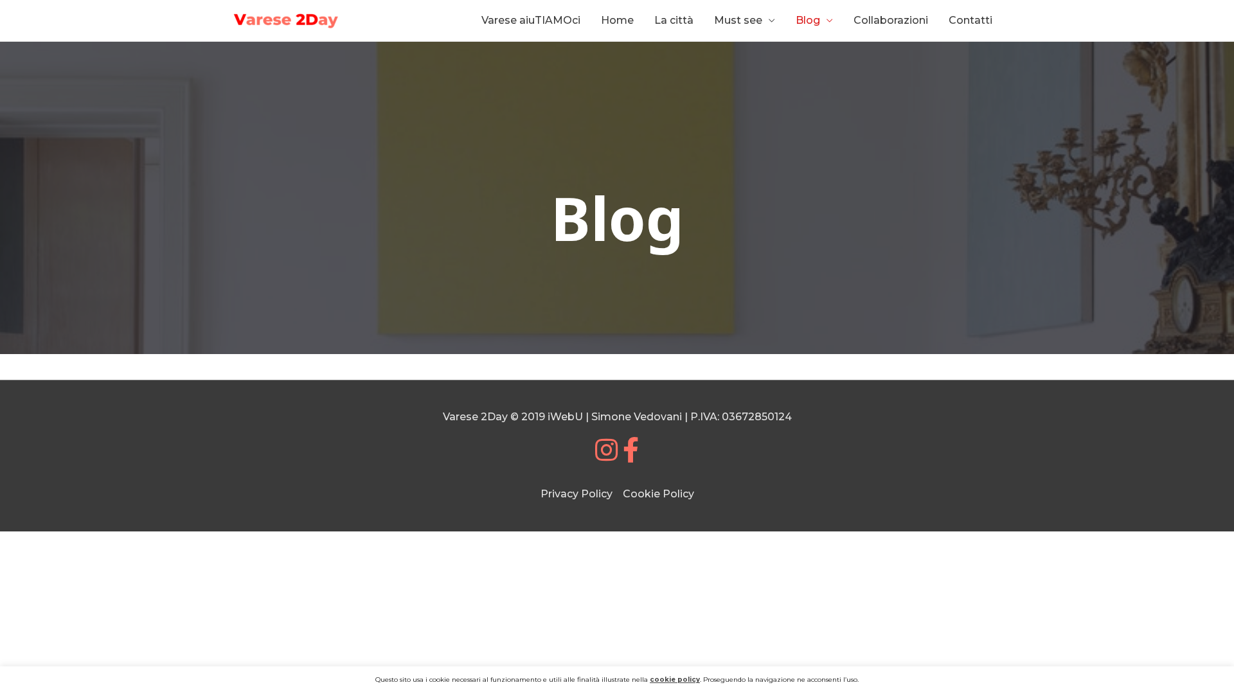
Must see (738, 20)
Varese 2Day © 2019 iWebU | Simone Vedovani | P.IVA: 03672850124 (617, 417)
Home (617, 20)
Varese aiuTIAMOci (530, 20)
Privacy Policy (577, 494)
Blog (808, 20)
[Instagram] (606, 456)
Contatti (970, 20)
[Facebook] (630, 456)
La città (673, 20)
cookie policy (675, 679)
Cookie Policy (658, 494)
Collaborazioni (891, 20)
